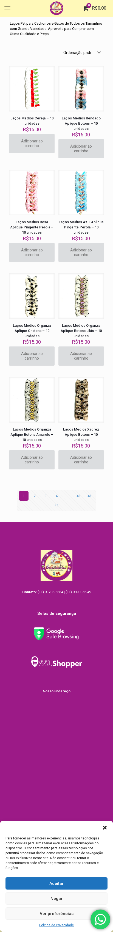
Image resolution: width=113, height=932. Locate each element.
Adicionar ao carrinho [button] (32, 143)
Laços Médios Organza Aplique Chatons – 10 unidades (32, 330)
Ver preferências (57, 913)
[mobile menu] (7, 8)
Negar (56, 898)
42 (78, 496)
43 (89, 496)
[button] (105, 827)
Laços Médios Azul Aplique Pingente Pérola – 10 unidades (81, 227)
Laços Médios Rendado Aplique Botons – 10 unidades (81, 123)
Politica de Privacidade (56, 925)
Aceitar (56, 883)
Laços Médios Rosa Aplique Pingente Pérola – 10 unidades (31, 227)
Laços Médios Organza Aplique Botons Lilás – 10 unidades (81, 330)
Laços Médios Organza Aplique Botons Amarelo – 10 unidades (31, 434)
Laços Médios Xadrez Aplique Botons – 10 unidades (81, 434)
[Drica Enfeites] (56, 8)
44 (56, 505)
